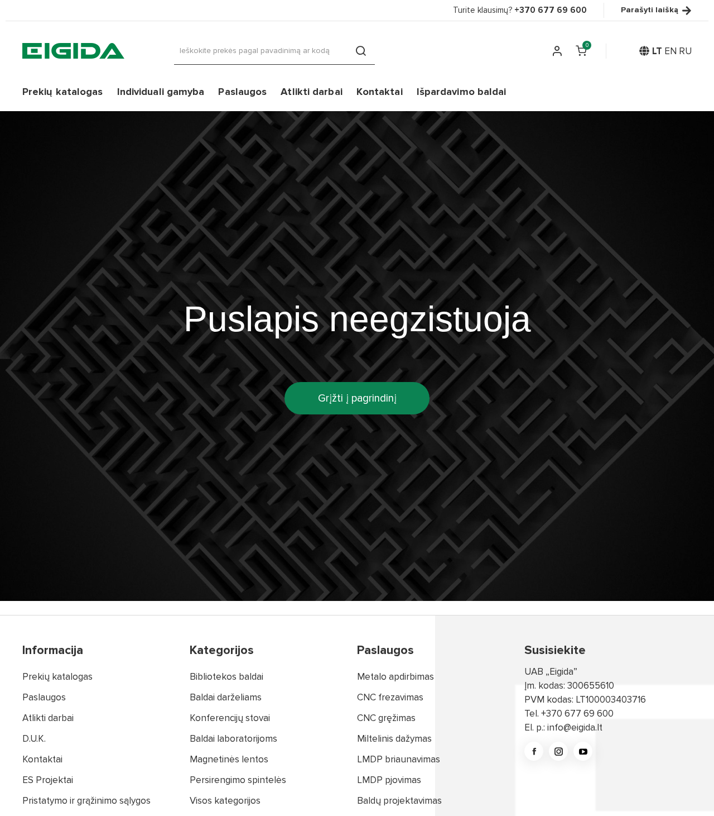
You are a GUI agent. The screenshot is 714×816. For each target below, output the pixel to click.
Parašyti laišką (649, 10)
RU (685, 51)
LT (657, 51)
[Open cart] (580, 50)
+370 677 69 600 (577, 713)
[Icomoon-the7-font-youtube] (582, 751)
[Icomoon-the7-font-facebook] (533, 751)
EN (670, 51)
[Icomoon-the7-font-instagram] (558, 751)
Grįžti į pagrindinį (357, 398)
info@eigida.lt (574, 727)
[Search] (361, 50)
